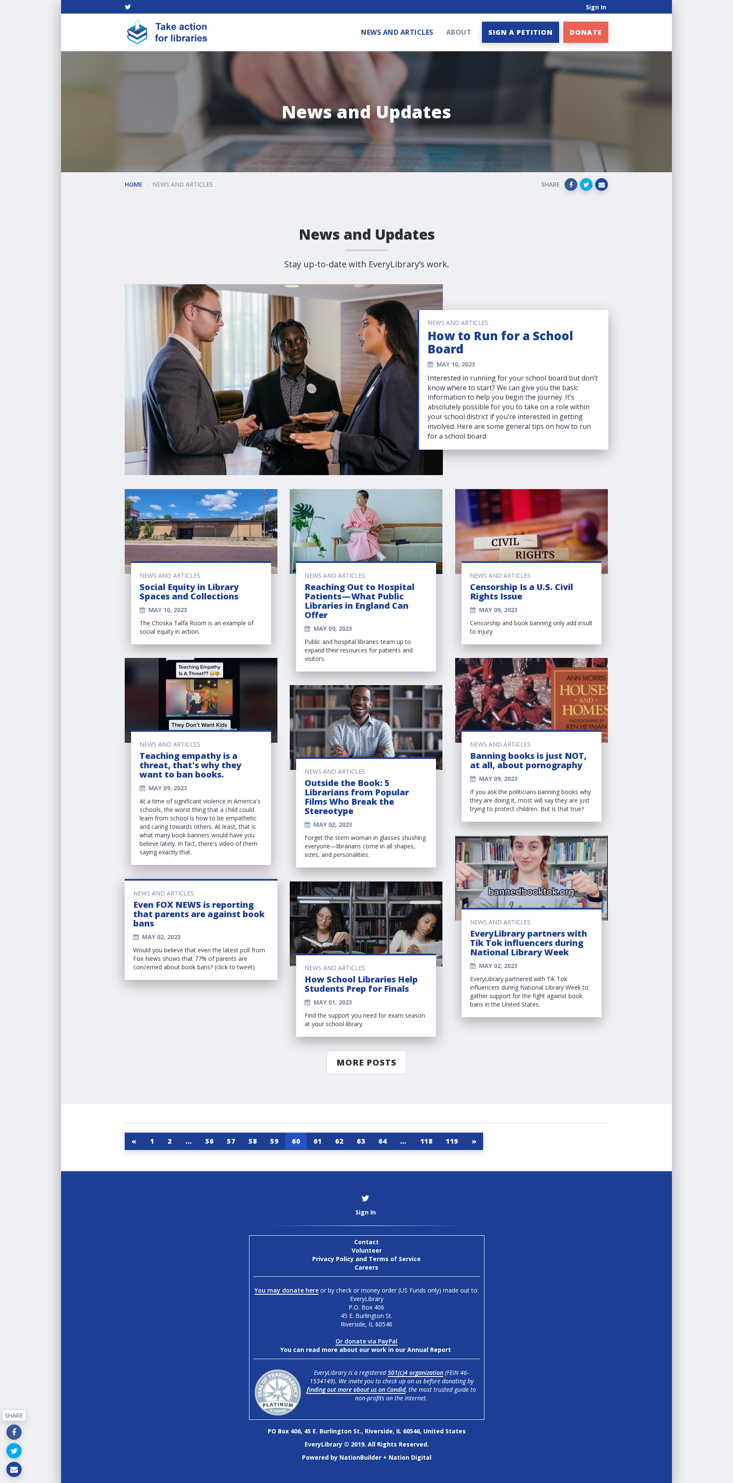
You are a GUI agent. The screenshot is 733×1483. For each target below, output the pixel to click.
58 (253, 1141)
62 (339, 1141)
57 (231, 1141)
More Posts (366, 1062)
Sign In (596, 7)
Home (134, 184)
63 (361, 1141)
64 (382, 1141)
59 (274, 1141)
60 (296, 1141)
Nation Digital (410, 1457)
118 (426, 1141)
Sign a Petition (520, 32)
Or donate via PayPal (366, 1341)
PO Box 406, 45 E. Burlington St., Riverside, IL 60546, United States (367, 1431)
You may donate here (287, 1290)
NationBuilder (360, 1457)
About (459, 32)
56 (209, 1141)
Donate (586, 32)
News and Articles (397, 32)
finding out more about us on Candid (356, 1389)
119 (452, 1141)
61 (317, 1141)
